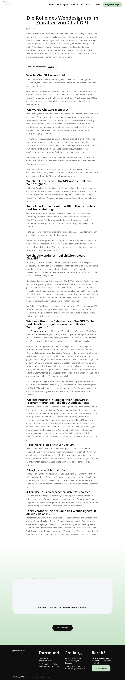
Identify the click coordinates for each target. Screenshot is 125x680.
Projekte (75, 5)
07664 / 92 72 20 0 (79, 666)
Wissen (84, 5)
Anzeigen (51, 67)
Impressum (35, 677)
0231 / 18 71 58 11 (52, 664)
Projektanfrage (112, 4)
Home (52, 5)
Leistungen (62, 5)
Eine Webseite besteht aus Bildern (41, 331)
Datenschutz (45, 677)
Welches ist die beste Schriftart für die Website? (63, 607)
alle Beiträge (62, 628)
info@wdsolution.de (51, 666)
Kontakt (96, 5)
